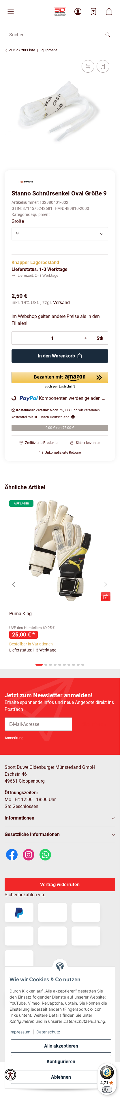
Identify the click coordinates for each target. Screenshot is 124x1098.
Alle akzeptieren (61, 1046)
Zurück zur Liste (21, 50)
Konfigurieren (61, 1061)
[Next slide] (105, 584)
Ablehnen (61, 1077)
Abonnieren (93, 724)
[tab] (39, 665)
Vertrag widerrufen (60, 884)
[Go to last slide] (13, 584)
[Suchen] (108, 34)
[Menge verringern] (19, 338)
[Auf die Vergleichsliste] (88, 66)
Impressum (20, 1031)
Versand (61, 302)
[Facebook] (12, 854)
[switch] (107, 1089)
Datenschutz (48, 1031)
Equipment (40, 214)
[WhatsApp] (45, 854)
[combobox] (60, 233)
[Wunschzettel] (93, 11)
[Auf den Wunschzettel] (103, 66)
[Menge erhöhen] (86, 338)
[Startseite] (60, 11)
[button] (11, 11)
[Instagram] (28, 854)
